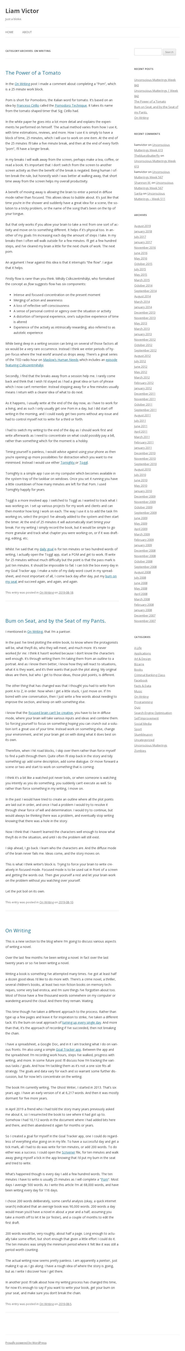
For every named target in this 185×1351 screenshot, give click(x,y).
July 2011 (140, 421)
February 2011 (144, 442)
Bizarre (139, 664)
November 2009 (145, 502)
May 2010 (140, 486)
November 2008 (145, 556)
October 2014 (143, 285)
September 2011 (145, 410)
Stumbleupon (143, 734)
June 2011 (140, 426)
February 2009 (144, 540)
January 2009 (143, 545)
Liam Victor (22, 11)
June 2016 (140, 253)
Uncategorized (144, 740)
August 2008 (142, 572)
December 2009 (144, 496)
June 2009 (140, 518)
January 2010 (143, 491)
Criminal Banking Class (149, 675)
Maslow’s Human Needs (61, 360)
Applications (142, 653)
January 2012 (143, 388)
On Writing (22, 84)
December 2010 (144, 453)
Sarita (138, 193)
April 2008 (140, 594)
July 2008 (140, 578)
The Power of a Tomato (33, 72)
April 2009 (140, 529)
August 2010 (142, 469)
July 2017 (140, 237)
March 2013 (142, 329)
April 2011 (140, 431)
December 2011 (144, 394)
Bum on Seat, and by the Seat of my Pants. (55, 620)
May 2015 (140, 275)
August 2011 (142, 415)
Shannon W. (142, 183)
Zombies (140, 751)
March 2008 (142, 599)
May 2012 (140, 372)
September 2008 (145, 567)
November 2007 (145, 621)
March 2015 (142, 280)
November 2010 (145, 458)
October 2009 (143, 507)
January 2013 (143, 334)
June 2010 (140, 480)
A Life (138, 648)
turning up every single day (81, 1022)
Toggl (83, 462)
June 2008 (140, 583)
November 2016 (145, 247)
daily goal (46, 549)
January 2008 (143, 610)
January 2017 (143, 242)
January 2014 (143, 307)
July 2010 (140, 475)
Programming (143, 702)
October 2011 (143, 404)
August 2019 (142, 226)
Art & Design (142, 659)
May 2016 (140, 258)
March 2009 (142, 534)
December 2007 (144, 615)
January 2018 (143, 231)
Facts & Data (142, 686)
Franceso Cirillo (28, 105)
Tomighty (67, 462)
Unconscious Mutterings (150, 745)
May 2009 (140, 523)
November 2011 (145, 399)
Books (138, 669)
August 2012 (142, 356)
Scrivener (68, 1152)
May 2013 (140, 323)
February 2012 (144, 383)
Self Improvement (146, 718)
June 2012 (140, 367)
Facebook (141, 680)
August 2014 (142, 296)
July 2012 (140, 361)
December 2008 (144, 550)
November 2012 (145, 339)
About (27, 32)
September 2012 (145, 350)
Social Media (143, 724)
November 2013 (145, 318)
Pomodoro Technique (71, 105)
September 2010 (145, 464)
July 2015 (140, 269)
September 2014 (145, 291)
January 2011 (143, 448)
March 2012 (142, 377)
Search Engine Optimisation (153, 713)
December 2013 (144, 312)
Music (138, 691)
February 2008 (144, 605)
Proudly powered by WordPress (25, 1343)
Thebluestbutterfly (147, 156)
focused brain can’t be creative (50, 713)
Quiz (137, 707)
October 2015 (143, 264)
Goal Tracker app (68, 1049)
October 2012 (143, 345)
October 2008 (143, 561)
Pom (104, 1179)
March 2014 (142, 302)
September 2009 (145, 513)
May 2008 (140, 588)
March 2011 (142, 437)
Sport (138, 729)
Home (9, 32)
